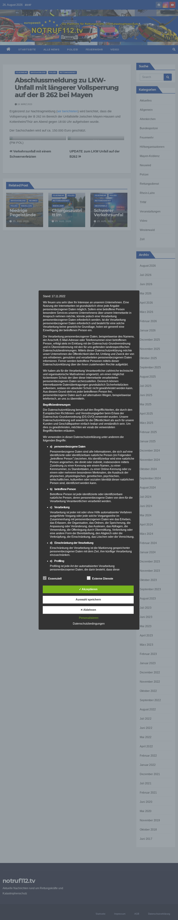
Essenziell (55, 578)
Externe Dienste (102, 578)
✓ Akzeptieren (88, 589)
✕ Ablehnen (88, 609)
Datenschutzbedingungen (89, 623)
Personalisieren (88, 617)
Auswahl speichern (88, 599)
